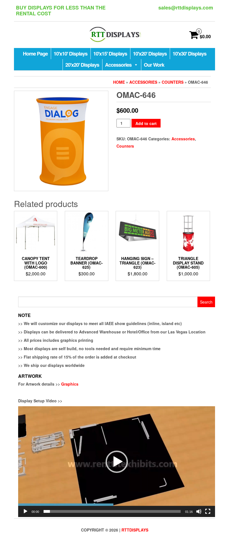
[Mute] (199, 511)
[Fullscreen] (208, 511)
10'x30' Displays (189, 53)
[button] (117, 462)
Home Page (35, 53)
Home (119, 82)
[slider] (112, 511)
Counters (172, 82)
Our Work (154, 64)
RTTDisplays (134, 530)
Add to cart (146, 123)
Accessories (118, 64)
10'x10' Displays (70, 53)
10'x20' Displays (150, 53)
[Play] (25, 511)
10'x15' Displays (110, 53)
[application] (116, 461)
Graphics (69, 384)
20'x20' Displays (82, 64)
